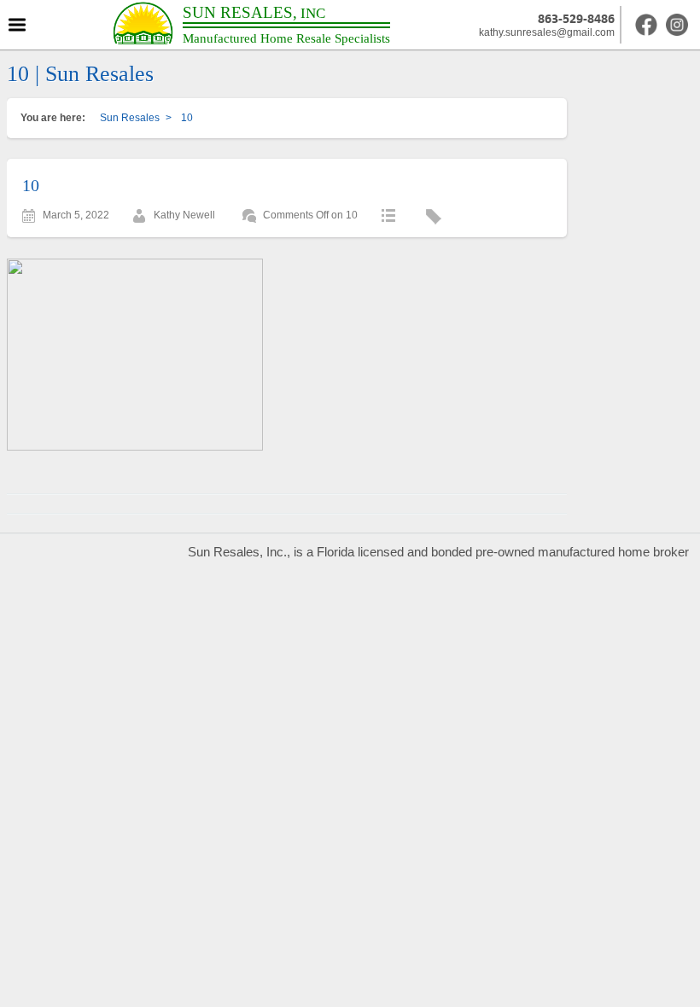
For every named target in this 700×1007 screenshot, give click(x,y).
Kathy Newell (184, 215)
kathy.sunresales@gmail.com (547, 32)
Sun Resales (130, 118)
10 (30, 185)
